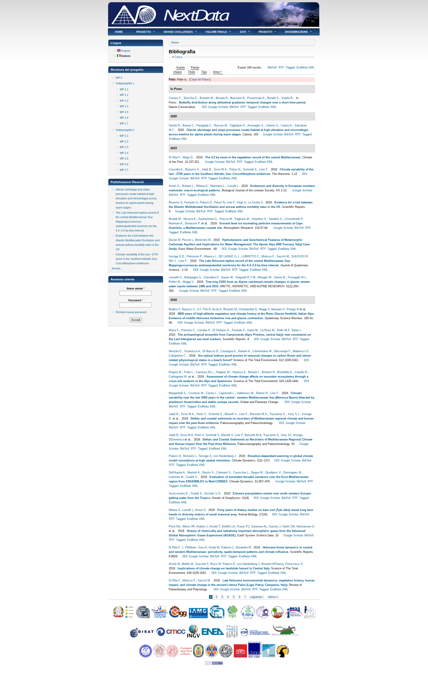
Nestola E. (175, 351)
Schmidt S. (250, 169)
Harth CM (288, 526)
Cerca (178, 57)
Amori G (200, 510)
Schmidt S (212, 435)
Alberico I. (210, 256)
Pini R (207, 309)
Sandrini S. (276, 219)
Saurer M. (227, 277)
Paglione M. (242, 219)
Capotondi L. (227, 393)
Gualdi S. (192, 477)
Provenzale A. (256, 98)
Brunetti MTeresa (272, 564)
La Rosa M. (267, 330)
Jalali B (173, 435)
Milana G (174, 510)
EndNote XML (305, 67)
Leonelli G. (176, 277)
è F (199, 309)
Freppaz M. (223, 372)
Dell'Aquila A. (177, 472)
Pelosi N (219, 202)
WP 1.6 (124, 117)
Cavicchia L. (241, 472)
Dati (239, 31)
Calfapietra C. (177, 355)
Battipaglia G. (193, 277)
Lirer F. (263, 169)
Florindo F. (238, 330)
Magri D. (188, 157)
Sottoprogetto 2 (125, 130)
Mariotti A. (194, 472)
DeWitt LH (228, 526)
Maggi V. (188, 281)
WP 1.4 (124, 106)
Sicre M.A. (221, 169)
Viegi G (241, 202)
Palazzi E (206, 202)
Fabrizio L (227, 547)
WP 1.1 (124, 89)
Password (135, 300)
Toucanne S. (278, 414)
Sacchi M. (283, 256)
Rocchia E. (191, 98)
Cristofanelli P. (294, 219)
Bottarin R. (269, 372)
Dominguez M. (292, 472)
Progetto (140, 31)
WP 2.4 (124, 153)
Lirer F (231, 202)
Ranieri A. (244, 351)
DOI (204, 107)
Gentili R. (175, 125)
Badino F (174, 309)
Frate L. (189, 372)
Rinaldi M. (175, 219)
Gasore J (275, 526)
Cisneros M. (196, 393)
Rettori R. (262, 393)
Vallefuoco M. (245, 393)
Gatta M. (253, 330)
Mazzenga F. (282, 351)
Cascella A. (176, 169)
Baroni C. (189, 125)
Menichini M (203, 240)
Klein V (199, 435)
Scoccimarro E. (179, 493)
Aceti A (217, 309)
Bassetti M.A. (259, 414)
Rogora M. (175, 372)
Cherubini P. (211, 277)
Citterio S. (272, 125)
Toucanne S (271, 435)
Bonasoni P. (192, 223)
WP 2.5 (124, 158)
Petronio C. (188, 330)
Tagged (290, 67)
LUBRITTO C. (251, 256)
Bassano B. (237, 98)
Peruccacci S (294, 564)
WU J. (173, 260)
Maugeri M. (265, 277)
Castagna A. (229, 351)
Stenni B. (280, 277)
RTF (281, 67)
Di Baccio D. (211, 351)
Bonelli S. (273, 98)
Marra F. (174, 330)
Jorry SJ (285, 435)
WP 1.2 (124, 95)
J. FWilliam (189, 547)
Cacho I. (211, 393)
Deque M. (257, 472)
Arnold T (214, 526)
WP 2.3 (124, 147)
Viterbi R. (287, 98)
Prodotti (262, 31)
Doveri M (174, 240)
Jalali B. (207, 169)
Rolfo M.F (283, 330)
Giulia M (214, 547)
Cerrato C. (175, 98)
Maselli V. (231, 414)
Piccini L (187, 240)
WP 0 (119, 77)
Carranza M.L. (205, 372)
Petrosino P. (194, 256)
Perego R (293, 309)
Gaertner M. (176, 477)
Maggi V (264, 309)
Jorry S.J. (294, 414)
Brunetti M (230, 309)
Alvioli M (174, 564)
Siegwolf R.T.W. (245, 277)
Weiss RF (188, 526)
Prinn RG (175, 526)
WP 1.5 (124, 112)
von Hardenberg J (224, 456)
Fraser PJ (243, 526)
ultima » (273, 597)
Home (119, 31)
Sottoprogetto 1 (125, 83)
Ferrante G (191, 202)
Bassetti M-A (253, 435)
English (125, 50)
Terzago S (205, 456)
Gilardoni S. (259, 219)
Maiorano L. (218, 186)
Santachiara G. (208, 219)
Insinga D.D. (177, 256)
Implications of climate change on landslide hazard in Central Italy (223, 568)
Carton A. (287, 125)
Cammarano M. (262, 351)
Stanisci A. (239, 372)
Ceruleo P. (204, 330)
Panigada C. (204, 125)
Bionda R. (222, 98)
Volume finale (213, 31)
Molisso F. (268, 256)
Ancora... (117, 268)
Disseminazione (293, 31)
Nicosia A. (190, 219)
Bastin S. (208, 472)
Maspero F (278, 309)
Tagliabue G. (238, 125)
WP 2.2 (124, 141)
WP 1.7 (124, 123)
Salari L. (296, 330)
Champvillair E (248, 309)
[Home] (213, 25)
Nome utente (136, 288)
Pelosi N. (235, 169)
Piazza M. (226, 219)
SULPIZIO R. (300, 256)
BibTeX (272, 67)
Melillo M (187, 564)
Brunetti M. (207, 98)
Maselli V (227, 435)
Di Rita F (174, 547)
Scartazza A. (192, 351)
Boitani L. (188, 186)
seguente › (257, 597)
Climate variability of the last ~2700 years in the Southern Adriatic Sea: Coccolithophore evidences (137, 259)
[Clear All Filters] (200, 79)
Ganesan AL (259, 526)
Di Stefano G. (221, 330)
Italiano (125, 56)
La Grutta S (255, 202)
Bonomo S (175, 202)
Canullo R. (301, 372)
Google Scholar (218, 107)
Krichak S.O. (212, 493)
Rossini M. (221, 125)
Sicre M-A (186, 435)
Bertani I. (254, 372)
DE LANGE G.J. (229, 256)
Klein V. (202, 414)
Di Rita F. (175, 157)
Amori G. (174, 186)
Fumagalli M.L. (297, 277)
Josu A (202, 547)
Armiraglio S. (255, 125)
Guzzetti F (201, 564)
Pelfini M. (175, 281)
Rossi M (215, 564)
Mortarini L (190, 456)
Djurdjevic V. (273, 472)
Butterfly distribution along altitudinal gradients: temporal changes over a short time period (242, 102)
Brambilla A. (285, 372)
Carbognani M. (178, 376)
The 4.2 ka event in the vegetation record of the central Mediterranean (252, 157)
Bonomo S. (192, 169)
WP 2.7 (124, 170)
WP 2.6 (124, 164)
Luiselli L (233, 186)
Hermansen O (305, 526)
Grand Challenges (175, 31)
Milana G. (202, 186)
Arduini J (202, 526)
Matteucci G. (301, 351)
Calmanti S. (223, 472)
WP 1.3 (124, 100)
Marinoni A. (176, 223)
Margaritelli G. (178, 393)
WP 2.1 (124, 135)
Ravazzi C (188, 309)
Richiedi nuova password (131, 312)
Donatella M (243, 547)
